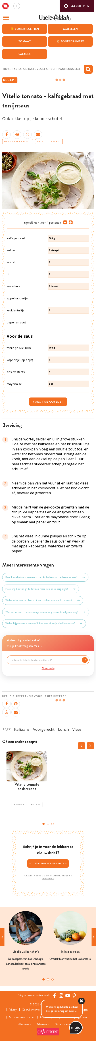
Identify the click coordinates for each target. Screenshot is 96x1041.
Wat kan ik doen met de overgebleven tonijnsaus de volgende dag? (41, 612)
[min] (64, 222)
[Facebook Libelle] (54, 995)
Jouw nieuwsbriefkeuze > (48, 863)
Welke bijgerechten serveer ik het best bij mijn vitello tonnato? (40, 623)
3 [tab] (52, 824)
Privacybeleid (48, 878)
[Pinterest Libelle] (74, 995)
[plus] (70, 222)
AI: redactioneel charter (22, 1017)
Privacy (13, 1009)
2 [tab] (48, 824)
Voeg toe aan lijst (48, 402)
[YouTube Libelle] (67, 995)
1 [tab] (43, 824)
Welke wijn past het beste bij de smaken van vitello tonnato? (38, 600)
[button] (77, 6)
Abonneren (24, 1024)
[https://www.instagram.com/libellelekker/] (61, 995)
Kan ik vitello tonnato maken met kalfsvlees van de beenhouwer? (41, 577)
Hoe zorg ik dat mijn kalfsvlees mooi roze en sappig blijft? (36, 589)
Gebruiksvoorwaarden (34, 1009)
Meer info (48, 668)
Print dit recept (49, 141)
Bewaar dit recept (17, 141)
